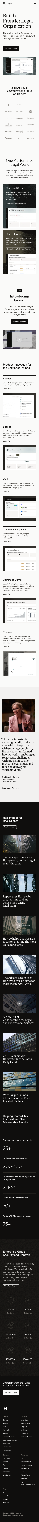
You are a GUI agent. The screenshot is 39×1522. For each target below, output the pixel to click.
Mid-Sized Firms (26, 1437)
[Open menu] (35, 3)
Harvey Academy (26, 1465)
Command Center (8, 1437)
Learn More (7, 389)
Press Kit (24, 1479)
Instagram (6, 1503)
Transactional (25, 1423)
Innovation (24, 1420)
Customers (6, 1458)
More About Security (11, 1286)
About (5, 1465)
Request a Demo (11, 48)
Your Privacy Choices (28, 1484)
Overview (6, 1420)
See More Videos (9, 827)
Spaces (5, 1434)
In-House (24, 1430)
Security (5, 1462)
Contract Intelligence (10, 1440)
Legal (23, 1472)
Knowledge (6, 1430)
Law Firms (24, 1434)
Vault (4, 1427)
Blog (22, 1458)
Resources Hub (26, 1462)
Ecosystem (6, 1444)
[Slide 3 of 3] (31, 794)
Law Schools (7, 1475)
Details (9, 1313)
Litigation (24, 1427)
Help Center (25, 1469)
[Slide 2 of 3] (19, 794)
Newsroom (6, 1472)
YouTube (5, 1499)
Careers (5, 1469)
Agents (5, 1423)
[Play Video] (19, 339)
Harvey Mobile (7, 1447)
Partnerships (7, 1450)
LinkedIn (5, 1496)
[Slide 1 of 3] (8, 794)
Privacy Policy (25, 1475)
